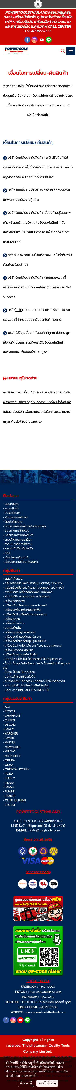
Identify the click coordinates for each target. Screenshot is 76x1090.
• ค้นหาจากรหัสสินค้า (15, 517)
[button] (62, 51)
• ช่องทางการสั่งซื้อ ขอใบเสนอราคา (24, 526)
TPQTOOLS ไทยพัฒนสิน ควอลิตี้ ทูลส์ (46, 1002)
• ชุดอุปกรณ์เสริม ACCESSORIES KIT (26, 690)
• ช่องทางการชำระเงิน (16, 531)
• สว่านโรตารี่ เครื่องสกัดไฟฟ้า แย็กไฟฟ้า (27, 592)
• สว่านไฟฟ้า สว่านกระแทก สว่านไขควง (26, 596)
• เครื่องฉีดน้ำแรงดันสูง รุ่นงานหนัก (24, 641)
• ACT (7, 707)
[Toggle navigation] (70, 50)
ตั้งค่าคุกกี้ (26, 1083)
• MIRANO (9, 751)
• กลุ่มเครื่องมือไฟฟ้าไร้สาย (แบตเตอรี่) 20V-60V (33, 588)
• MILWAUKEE (11, 747)
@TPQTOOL (48, 1007)
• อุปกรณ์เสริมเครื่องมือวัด (19, 677)
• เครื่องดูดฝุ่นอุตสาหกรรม (19, 632)
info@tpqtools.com (45, 830)
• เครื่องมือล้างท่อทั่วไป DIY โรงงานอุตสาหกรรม (32, 646)
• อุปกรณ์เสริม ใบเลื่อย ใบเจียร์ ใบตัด (25, 685)
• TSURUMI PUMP (14, 800)
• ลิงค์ (6, 553)
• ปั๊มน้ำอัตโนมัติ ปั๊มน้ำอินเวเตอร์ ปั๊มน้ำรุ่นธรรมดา (32, 659)
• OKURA (9, 760)
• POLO (8, 774)
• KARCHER (10, 733)
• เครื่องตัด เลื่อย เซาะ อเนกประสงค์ (25, 605)
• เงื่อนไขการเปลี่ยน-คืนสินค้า (20, 562)
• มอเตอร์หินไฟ (12, 628)
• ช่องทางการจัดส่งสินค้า (18, 535)
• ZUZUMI (9, 805)
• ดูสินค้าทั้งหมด (13, 579)
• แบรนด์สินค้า (11, 513)
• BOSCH (9, 711)
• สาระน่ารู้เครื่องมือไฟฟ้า (18, 548)
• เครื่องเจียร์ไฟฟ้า (14, 601)
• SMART (9, 791)
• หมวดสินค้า (11, 508)
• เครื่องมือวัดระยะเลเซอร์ (18, 650)
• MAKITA (9, 742)
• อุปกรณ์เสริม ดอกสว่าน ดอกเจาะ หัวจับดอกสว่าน (34, 681)
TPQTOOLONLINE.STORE (44, 992)
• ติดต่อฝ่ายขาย (12, 522)
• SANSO (8, 787)
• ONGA (8, 765)
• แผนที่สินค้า (11, 504)
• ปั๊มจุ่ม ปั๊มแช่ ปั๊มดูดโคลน (19, 672)
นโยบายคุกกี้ (28, 1075)
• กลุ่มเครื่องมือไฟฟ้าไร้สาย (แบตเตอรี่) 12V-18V (32, 583)
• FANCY (8, 729)
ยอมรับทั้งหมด (47, 1083)
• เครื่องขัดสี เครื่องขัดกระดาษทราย (24, 614)
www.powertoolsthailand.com (45, 1012)
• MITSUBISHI (11, 756)
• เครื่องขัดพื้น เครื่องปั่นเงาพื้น (22, 610)
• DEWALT (9, 725)
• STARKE (9, 796)
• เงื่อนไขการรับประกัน (16, 557)
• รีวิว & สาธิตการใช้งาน (17, 544)
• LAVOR (8, 738)
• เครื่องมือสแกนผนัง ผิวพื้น (20, 654)
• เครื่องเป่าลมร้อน (14, 623)
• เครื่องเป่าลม (11, 619)
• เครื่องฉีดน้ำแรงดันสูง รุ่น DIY (22, 637)
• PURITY (9, 778)
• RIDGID (8, 783)
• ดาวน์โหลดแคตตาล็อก (17, 540)
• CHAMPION (11, 716)
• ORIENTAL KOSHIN (16, 769)
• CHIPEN (9, 720)
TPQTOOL (47, 997)
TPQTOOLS (47, 987)
